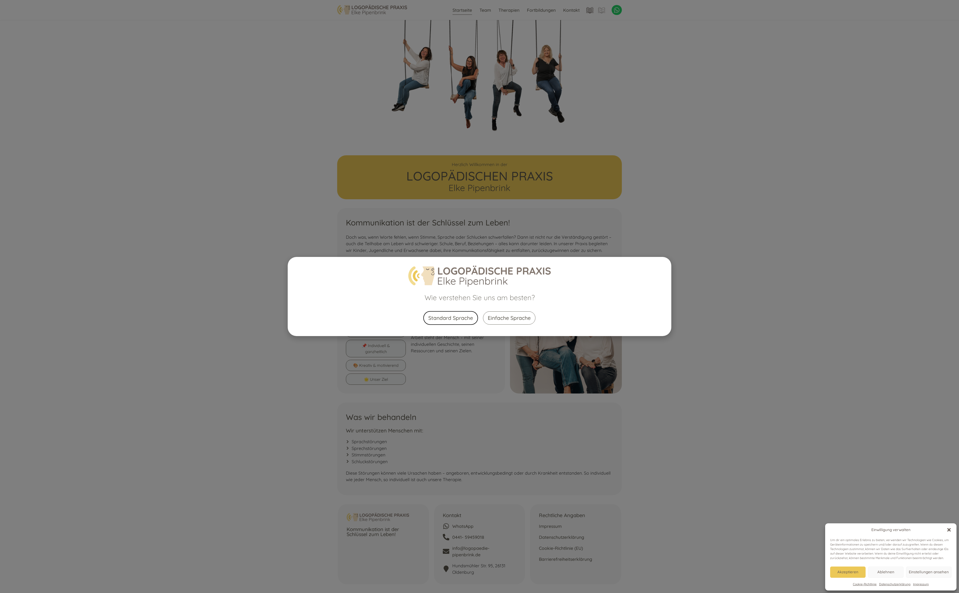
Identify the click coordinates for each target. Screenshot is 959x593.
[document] (479, 296)
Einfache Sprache (509, 318)
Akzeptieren (847, 572)
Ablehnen (885, 572)
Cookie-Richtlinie (865, 584)
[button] (949, 529)
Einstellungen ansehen (929, 572)
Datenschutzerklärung (895, 584)
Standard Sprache (450, 318)
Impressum (921, 584)
